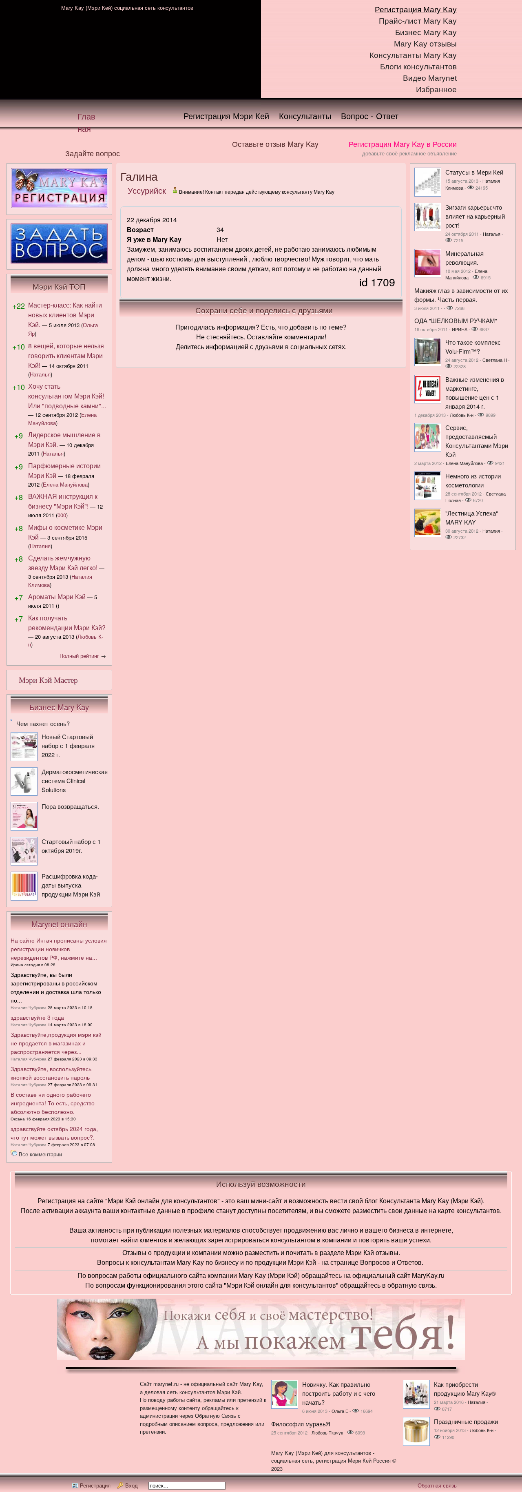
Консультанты (305, 116)
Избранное (436, 89)
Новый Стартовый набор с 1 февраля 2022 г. (68, 745)
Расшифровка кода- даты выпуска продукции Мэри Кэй (71, 885)
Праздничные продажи (466, 1421)
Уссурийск (147, 190)
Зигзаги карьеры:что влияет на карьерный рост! (475, 216)
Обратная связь (437, 1485)
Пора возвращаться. (70, 806)
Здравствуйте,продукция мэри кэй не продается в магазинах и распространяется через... (56, 1043)
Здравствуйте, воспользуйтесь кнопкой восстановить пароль (51, 1073)
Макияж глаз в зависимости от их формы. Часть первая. (461, 294)
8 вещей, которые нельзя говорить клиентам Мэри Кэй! (66, 355)
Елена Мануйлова (65, 484)
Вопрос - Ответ (369, 116)
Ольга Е (340, 1411)
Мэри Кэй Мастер (48, 680)
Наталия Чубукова (28, 1007)
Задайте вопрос (92, 153)
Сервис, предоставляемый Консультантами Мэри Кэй (476, 440)
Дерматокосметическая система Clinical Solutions (75, 780)
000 (62, 515)
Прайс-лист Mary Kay (418, 21)
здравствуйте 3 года (37, 1017)
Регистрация (95, 1485)
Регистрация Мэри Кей (226, 116)
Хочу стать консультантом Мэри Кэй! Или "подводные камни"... (67, 395)
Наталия (40, 546)
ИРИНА (459, 329)
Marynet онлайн (59, 924)
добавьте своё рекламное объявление (409, 153)
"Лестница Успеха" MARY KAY (471, 517)
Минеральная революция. (464, 257)
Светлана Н (494, 359)
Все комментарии (40, 1154)
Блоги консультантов (418, 66)
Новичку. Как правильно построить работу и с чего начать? (338, 1393)
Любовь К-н (461, 415)
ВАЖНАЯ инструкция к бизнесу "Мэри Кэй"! (62, 501)
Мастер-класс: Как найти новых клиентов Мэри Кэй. (65, 314)
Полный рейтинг (79, 656)
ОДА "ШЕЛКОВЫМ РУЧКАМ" (455, 320)
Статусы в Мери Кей (474, 172)
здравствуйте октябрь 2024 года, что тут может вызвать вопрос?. (54, 1133)
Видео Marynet (430, 78)
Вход (131, 1485)
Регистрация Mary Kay (416, 9)
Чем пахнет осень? (43, 723)
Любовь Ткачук (327, 1432)
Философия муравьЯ (300, 1423)
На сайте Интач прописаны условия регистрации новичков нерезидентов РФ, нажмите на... (59, 948)
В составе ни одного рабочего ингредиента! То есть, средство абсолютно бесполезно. (53, 1103)
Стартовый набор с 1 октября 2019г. (71, 845)
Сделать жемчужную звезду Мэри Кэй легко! (62, 562)
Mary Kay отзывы (425, 44)
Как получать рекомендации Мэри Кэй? (67, 622)
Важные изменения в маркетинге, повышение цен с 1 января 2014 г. (474, 392)
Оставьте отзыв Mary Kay (275, 143)
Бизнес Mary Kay (426, 32)
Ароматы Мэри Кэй (57, 596)
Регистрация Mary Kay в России (403, 143)
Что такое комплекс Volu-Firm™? (473, 346)
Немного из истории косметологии (473, 480)
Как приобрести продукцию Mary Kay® (465, 1388)
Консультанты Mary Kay (413, 55)
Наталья (40, 374)
